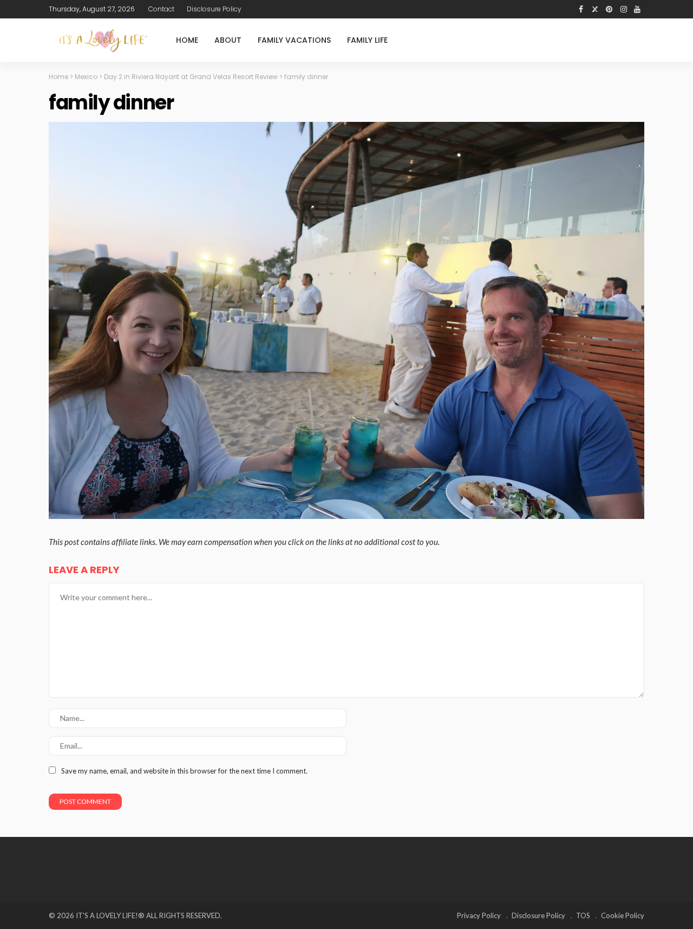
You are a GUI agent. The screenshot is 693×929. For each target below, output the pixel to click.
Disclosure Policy (214, 9)
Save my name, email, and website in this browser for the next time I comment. (184, 770)
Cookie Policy (622, 915)
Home (187, 40)
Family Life (367, 40)
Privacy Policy (479, 915)
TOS (583, 915)
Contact (161, 9)
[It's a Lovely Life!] (103, 40)
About (227, 40)
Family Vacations (294, 40)
